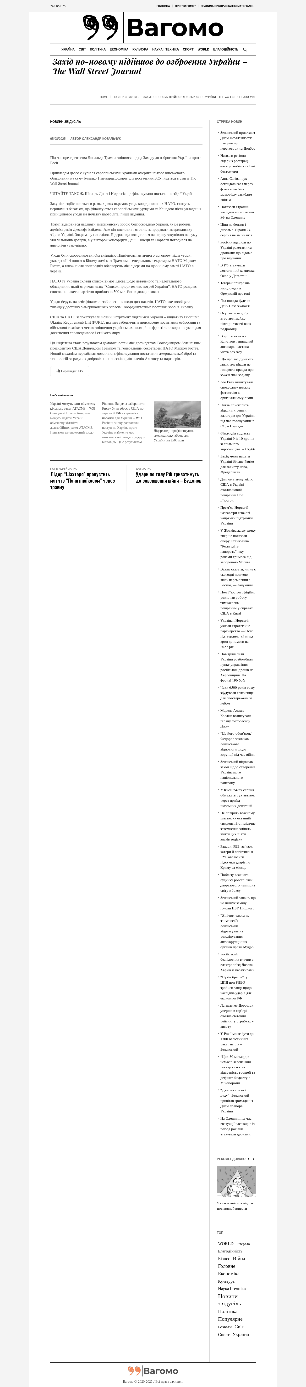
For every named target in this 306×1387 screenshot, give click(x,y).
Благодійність (230, 1251)
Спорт (224, 1334)
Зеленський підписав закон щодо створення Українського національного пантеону (237, 772)
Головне (226, 1266)
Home (104, 97)
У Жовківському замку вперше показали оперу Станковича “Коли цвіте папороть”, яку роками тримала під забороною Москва (238, 546)
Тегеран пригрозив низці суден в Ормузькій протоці (235, 288)
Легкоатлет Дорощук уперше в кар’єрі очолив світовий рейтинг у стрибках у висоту (237, 1016)
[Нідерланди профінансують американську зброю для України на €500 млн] (177, 414)
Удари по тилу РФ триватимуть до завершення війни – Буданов (168, 477)
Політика (227, 1311)
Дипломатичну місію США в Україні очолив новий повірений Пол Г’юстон (236, 489)
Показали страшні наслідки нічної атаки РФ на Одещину (237, 212)
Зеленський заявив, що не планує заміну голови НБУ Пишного (238, 902)
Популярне (230, 1318)
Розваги (225, 1327)
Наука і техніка (232, 1288)
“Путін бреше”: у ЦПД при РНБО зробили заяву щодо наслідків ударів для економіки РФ (236, 987)
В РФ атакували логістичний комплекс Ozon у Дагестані (237, 270)
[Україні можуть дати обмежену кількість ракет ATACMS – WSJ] (76, 418)
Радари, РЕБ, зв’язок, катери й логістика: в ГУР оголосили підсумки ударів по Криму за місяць (236, 857)
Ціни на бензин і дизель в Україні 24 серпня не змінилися (236, 229)
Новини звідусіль (125, 97)
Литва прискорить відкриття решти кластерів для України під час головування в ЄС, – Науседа (237, 415)
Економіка (229, 1273)
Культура (226, 1281)
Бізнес (224, 1258)
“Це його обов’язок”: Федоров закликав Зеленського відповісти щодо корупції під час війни (237, 744)
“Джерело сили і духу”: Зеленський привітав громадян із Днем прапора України (236, 1100)
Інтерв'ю (243, 1243)
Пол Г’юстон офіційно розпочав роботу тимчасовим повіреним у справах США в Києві (238, 602)
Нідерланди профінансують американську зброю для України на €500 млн (173, 435)
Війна (239, 1258)
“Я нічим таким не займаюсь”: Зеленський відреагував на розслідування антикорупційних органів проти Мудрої (237, 931)
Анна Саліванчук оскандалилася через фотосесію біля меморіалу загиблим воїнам (236, 189)
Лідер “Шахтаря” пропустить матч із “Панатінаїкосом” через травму (82, 480)
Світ (239, 1326)
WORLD (226, 1243)
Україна (240, 1334)
